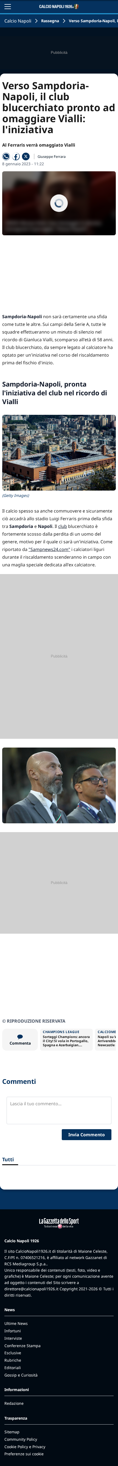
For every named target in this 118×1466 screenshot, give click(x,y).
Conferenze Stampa (22, 1345)
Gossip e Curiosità (21, 1375)
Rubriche (12, 1360)
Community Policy (20, 1439)
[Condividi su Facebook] (16, 156)
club (62, 526)
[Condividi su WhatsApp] (6, 156)
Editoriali (12, 1367)
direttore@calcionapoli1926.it (31, 1288)
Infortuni (12, 1330)
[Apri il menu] (7, 6)
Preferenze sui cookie (24, 1453)
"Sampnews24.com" (49, 549)
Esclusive (12, 1352)
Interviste (13, 1338)
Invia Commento (86, 1135)
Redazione (14, 1403)
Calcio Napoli (17, 21)
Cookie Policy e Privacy (24, 1446)
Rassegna (50, 20)
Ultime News (16, 1323)
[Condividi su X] (26, 156)
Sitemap (11, 1431)
